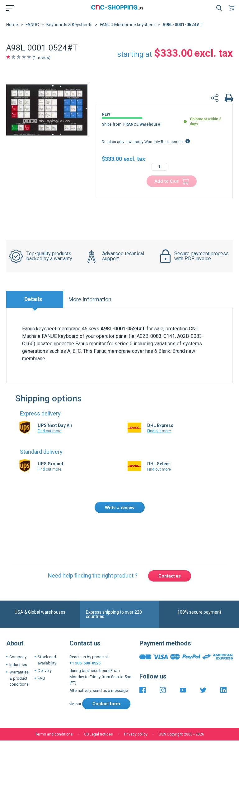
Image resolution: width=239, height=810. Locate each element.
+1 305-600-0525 (85, 634)
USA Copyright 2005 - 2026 (181, 705)
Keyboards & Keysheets (69, 24)
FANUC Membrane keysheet (127, 24)
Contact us (169, 546)
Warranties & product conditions (19, 649)
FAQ (41, 649)
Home (12, 24)
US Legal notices (98, 705)
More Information (89, 299)
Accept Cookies (84, 752)
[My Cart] (233, 8)
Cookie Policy (128, 733)
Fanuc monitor (90, 344)
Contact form (106, 675)
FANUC (32, 24)
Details (33, 299)
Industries (18, 635)
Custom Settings (152, 752)
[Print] (229, 99)
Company (17, 628)
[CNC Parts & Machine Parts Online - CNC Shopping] (118, 8)
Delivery (45, 642)
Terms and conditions (54, 705)
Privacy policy (136, 705)
